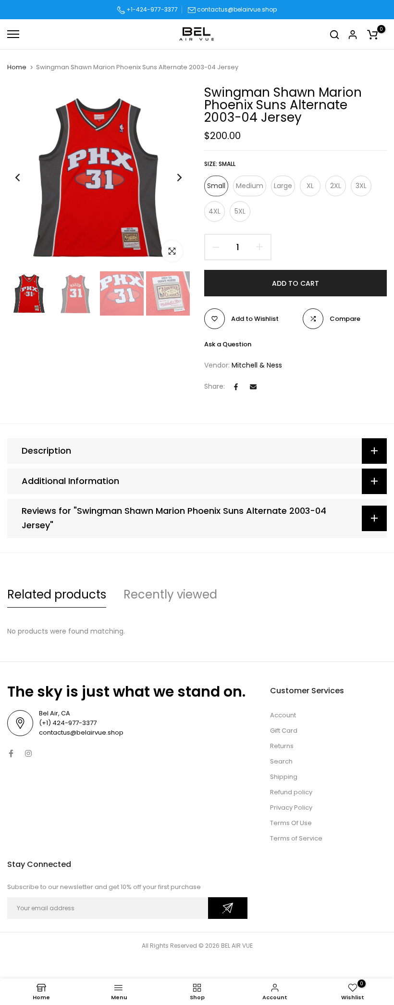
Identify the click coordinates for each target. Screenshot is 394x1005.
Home (16, 67)
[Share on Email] (253, 387)
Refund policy (291, 792)
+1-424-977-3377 (151, 9)
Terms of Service (296, 838)
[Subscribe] (227, 908)
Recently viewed (170, 594)
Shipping (283, 776)
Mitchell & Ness (257, 365)
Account (283, 715)
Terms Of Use (291, 822)
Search (281, 761)
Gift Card (283, 730)
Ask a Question (227, 344)
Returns (282, 746)
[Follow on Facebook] (11, 753)
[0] (372, 34)
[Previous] (25, 178)
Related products (56, 594)
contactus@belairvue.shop (237, 9)
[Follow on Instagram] (28, 753)
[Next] (172, 178)
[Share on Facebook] (236, 387)
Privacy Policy (291, 807)
